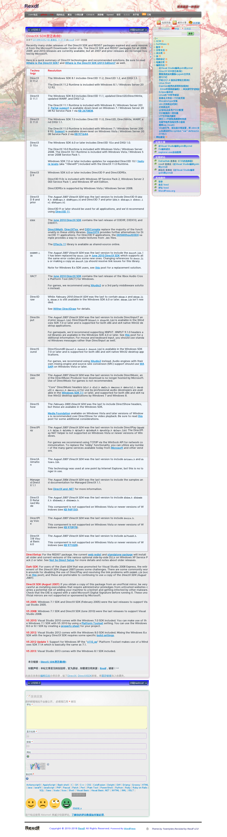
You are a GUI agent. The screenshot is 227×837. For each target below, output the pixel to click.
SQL (42, 790)
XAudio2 (96, 285)
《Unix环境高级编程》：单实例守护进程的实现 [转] (184, 89)
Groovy (136, 784)
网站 (29, 752)
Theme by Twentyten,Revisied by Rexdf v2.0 (175, 828)
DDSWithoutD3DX (128, 235)
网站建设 (160, 137)
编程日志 (45, 675)
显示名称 (32, 731)
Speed (110, 14)
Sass (48, 790)
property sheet (70, 626)
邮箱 (30, 741)
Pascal (66, 787)
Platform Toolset (92, 623)
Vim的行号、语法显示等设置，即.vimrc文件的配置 (183, 128)
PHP (59, 787)
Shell (71, 790)
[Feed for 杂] (159, 56)
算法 (70, 14)
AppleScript (49, 784)
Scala (56, 790)
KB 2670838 (85, 110)
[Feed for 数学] (161, 47)
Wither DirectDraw (64, 308)
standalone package (120, 554)
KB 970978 (70, 527)
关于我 (136, 14)
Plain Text (92, 787)
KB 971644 (81, 134)
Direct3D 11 (62, 211)
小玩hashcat (138, 29)
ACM (158, 41)
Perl (83, 787)
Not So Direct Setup (61, 560)
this (97, 267)
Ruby (127, 787)
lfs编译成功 (164, 149)
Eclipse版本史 (166, 92)
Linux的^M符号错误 (169, 95)
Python (119, 787)
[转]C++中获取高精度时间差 (172, 119)
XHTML (115, 790)
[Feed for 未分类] (164, 53)
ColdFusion (99, 784)
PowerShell (106, 787)
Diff (119, 784)
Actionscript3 (33, 784)
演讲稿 (100, 14)
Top (150, 44)
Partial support (60, 108)
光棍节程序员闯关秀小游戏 (172, 122)
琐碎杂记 (160, 59)
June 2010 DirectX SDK (67, 220)
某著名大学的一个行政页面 (172, 98)
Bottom (150, 54)
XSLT (131, 790)
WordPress (129, 828)
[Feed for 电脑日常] (166, 62)
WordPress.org (166, 190)
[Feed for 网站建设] (166, 137)
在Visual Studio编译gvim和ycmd (175, 68)
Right (150, 57)
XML (124, 790)
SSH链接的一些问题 (168, 113)
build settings (105, 635)
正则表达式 (164, 107)
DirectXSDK (85, 675)
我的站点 (61, 14)
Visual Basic (83, 790)
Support (60, 131)
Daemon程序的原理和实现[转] (174, 86)
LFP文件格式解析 (167, 116)
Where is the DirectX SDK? (42, 63)
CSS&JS (90, 14)
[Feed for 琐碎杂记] (166, 59)
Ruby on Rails (140, 787)
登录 (160, 181)
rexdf (71, 40)
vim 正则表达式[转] (168, 104)
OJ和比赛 (79, 14)
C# (76, 784)
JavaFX (37, 787)
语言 (119, 14)
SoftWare (161, 44)
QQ (150, 47)
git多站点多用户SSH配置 (171, 110)
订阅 (148, 14)
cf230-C (34, 29)
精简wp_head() (166, 125)
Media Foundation (59, 413)
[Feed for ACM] (162, 41)
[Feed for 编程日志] (166, 65)
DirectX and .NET (63, 489)
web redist (94, 554)
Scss (64, 790)
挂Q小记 (163, 77)
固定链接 (106, 675)
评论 (30, 704)
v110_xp (92, 641)
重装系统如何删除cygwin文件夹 (174, 74)
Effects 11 (59, 244)
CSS (89, 784)
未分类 (159, 53)
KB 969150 (70, 509)
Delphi (110, 784)
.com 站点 (33, 14)
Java (30, 787)
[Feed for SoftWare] (168, 44)
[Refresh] (48, 764)
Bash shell (63, 784)
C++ (82, 784)
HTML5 (162, 134)
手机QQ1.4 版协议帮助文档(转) (174, 80)
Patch (75, 787)
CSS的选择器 (185, 161)
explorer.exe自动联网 (169, 152)
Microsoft (117, 447)
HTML (145, 784)
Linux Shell (165, 83)
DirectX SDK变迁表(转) (53, 662)
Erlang (126, 784)
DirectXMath (55, 229)
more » (77, 808)
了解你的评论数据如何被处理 (88, 814)
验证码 (29, 774)
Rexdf (32, 6)
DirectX (71, 675)
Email (150, 50)
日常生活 (160, 50)
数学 (158, 47)
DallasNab (164, 161)
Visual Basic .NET (100, 790)
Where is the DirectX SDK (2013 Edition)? (90, 63)
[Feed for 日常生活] (166, 50)
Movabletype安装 (168, 101)
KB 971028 (70, 545)
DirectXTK (93, 232)
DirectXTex (71, 229)
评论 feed (163, 187)
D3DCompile (92, 229)
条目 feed (163, 184)
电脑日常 (160, 62)
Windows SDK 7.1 (73, 392)
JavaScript (49, 787)
